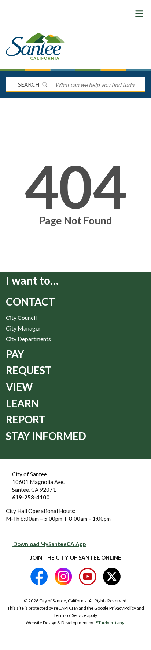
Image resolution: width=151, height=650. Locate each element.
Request (29, 370)
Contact (30, 301)
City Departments (28, 338)
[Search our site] (45, 84)
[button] (139, 13)
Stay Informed (46, 436)
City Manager (23, 328)
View (19, 387)
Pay (15, 354)
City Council (21, 317)
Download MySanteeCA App (49, 544)
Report (25, 419)
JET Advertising (109, 622)
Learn (22, 403)
